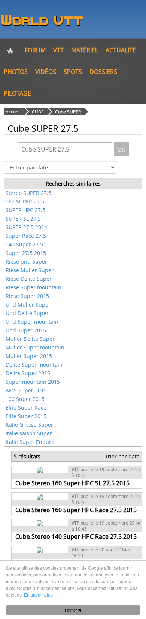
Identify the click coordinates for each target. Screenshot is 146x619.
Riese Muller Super (30, 270)
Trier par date (122, 456)
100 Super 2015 (25, 398)
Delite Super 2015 (28, 373)
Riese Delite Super (29, 278)
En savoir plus (38, 594)
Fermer (71, 610)
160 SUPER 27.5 (25, 201)
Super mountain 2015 (33, 381)
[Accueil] (10, 50)
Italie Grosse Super (29, 424)
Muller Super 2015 (29, 356)
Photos (16, 72)
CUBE (38, 112)
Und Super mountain (32, 321)
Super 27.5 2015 (26, 252)
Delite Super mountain (34, 364)
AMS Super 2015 (26, 390)
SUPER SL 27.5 (23, 218)
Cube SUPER (68, 112)
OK (121, 149)
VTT (58, 50)
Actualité (121, 50)
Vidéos (45, 72)
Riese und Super (26, 261)
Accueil (13, 112)
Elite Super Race (26, 407)
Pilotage (17, 93)
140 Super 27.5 (24, 244)
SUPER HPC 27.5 (25, 210)
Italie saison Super (29, 433)
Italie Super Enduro (30, 441)
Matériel (84, 50)
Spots (73, 72)
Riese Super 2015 (27, 295)
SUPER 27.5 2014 (26, 227)
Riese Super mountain (33, 287)
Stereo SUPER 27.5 (28, 192)
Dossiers (103, 72)
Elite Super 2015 (26, 416)
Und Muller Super (28, 304)
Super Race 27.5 (26, 235)
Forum (35, 50)
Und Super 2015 (26, 330)
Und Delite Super (27, 313)
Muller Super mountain (35, 347)
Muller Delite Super (30, 338)
